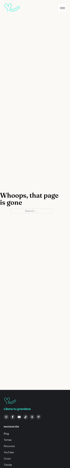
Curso (7, 458)
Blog (6, 433)
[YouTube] (19, 417)
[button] (62, 7)
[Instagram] (6, 417)
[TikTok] (25, 417)
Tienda (8, 465)
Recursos (9, 446)
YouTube (9, 452)
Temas (8, 440)
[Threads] (32, 417)
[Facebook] (12, 417)
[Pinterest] (38, 417)
